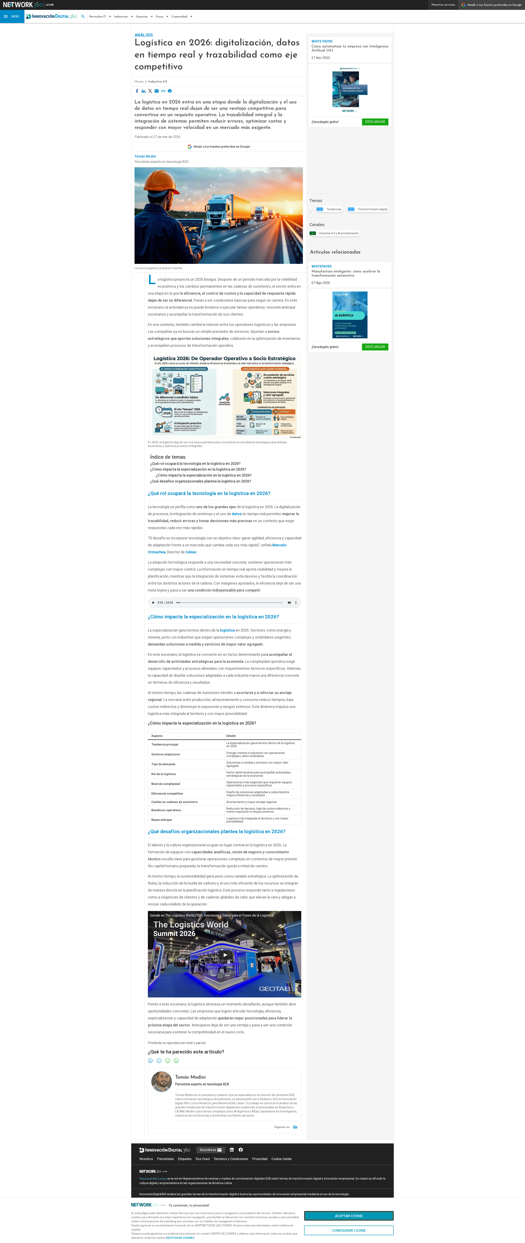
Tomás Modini (145, 156)
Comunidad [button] (179, 16)
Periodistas (165, 1159)
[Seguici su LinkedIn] (231, 1150)
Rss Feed (203, 1159)
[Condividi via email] (156, 91)
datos (237, 514)
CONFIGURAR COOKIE (349, 1230)
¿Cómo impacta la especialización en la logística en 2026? (198, 469)
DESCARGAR (375, 122)
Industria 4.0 (157, 81)
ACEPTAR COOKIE (349, 1216)
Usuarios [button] (142, 16)
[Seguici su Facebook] (240, 1150)
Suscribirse (208, 1150)
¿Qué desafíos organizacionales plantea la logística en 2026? (200, 481)
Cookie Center (282, 1159)
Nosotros (146, 1159)
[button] (12, 16)
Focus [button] (159, 16)
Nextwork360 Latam (153, 1178)
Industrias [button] (121, 16)
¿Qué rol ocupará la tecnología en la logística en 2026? (195, 463)
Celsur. (191, 552)
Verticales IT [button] (97, 16)
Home (139, 81)
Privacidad (259, 1159)
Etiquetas (185, 1159)
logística (227, 630)
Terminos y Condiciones (231, 1159)
